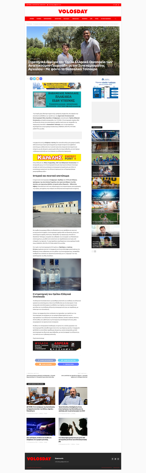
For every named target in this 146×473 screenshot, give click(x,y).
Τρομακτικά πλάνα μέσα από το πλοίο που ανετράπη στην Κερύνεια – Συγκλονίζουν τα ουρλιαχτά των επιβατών (103, 174)
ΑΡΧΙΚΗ (32, 18)
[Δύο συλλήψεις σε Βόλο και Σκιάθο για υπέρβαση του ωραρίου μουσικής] (41, 427)
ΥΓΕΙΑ (96, 18)
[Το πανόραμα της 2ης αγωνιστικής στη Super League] (105, 136)
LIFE (91, 18)
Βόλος (31, 58)
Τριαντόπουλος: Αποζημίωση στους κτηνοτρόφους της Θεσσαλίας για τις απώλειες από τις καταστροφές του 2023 (72, 409)
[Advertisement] (57, 135)
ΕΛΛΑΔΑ (66, 18)
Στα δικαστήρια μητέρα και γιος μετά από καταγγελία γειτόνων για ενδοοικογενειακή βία (73, 439)
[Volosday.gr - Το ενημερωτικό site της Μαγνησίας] (73, 11)
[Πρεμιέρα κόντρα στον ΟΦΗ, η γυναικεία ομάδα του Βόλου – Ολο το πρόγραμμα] (105, 159)
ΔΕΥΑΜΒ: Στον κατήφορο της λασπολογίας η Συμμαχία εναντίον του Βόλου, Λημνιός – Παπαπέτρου (41, 409)
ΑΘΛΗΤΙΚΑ (58, 18)
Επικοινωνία (116, 467)
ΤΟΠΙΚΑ (38, 18)
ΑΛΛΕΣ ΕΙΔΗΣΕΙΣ (106, 18)
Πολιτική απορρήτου (106, 467)
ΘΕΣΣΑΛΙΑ (75, 18)
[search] (115, 19)
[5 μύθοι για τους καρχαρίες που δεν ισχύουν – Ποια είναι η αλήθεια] (105, 195)
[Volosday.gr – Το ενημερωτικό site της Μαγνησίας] (39, 458)
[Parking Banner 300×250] (105, 87)
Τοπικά (38, 58)
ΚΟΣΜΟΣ (84, 18)
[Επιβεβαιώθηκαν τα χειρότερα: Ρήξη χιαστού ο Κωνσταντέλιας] (105, 183)
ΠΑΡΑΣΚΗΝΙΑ (47, 18)
